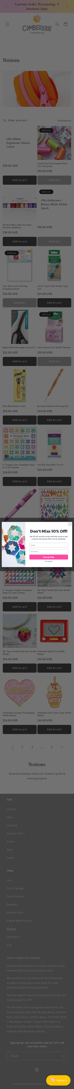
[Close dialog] (69, 524)
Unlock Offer (48, 557)
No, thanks (48, 561)
